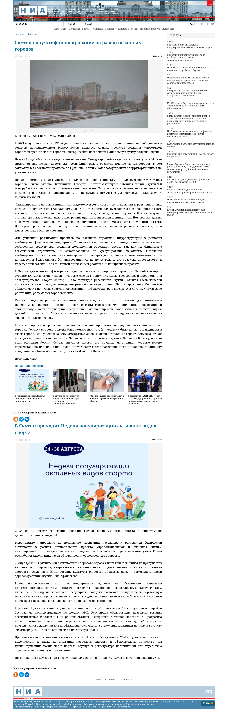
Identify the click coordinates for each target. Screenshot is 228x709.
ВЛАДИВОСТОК (73, 11)
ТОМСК (102, 9)
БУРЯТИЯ (72, 14)
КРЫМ (93, 9)
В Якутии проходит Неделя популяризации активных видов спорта (189, 46)
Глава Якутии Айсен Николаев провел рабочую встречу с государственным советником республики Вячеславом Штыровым (188, 168)
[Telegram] (212, 24)
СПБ (64, 11)
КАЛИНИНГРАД (54, 9)
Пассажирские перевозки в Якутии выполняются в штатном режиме (186, 201)
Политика (74, 28)
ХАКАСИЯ (103, 11)
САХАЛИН (116, 14)
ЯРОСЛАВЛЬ (86, 7)
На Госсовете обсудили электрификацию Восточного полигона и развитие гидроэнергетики (190, 134)
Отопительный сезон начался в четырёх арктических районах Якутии (189, 69)
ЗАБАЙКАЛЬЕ (83, 14)
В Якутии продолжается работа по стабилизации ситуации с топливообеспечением (186, 57)
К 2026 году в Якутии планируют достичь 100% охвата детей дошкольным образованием (190, 106)
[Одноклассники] (207, 24)
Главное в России (128, 28)
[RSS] (196, 24)
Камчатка (115, 11)
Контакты (101, 679)
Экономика (60, 28)
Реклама (114, 679)
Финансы (97, 28)
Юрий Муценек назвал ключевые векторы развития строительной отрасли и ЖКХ (190, 212)
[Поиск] (191, 24)
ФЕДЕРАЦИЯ (53, 7)
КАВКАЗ (75, 7)
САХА (93, 14)
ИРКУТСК (63, 14)
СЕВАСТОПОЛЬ (103, 14)
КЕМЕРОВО (115, 9)
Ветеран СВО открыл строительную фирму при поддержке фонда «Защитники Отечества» (187, 93)
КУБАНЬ (65, 7)
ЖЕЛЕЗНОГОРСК (89, 11)
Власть (86, 28)
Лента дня (168, 28)
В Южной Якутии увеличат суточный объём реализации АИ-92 (188, 181)
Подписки (126, 679)
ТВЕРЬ (107, 7)
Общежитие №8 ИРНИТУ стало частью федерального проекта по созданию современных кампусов (188, 80)
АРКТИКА (97, 7)
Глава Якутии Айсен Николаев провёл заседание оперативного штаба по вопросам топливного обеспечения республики (188, 120)
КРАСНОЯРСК (53, 11)
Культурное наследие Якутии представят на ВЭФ (190, 145)
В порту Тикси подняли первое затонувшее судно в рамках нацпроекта (189, 191)
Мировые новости (150, 28)
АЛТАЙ (85, 9)
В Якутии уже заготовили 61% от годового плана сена (190, 155)
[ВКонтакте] (202, 24)
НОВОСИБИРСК (72, 9)
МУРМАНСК (53, 14)
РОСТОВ (116, 7)
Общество (110, 28)
